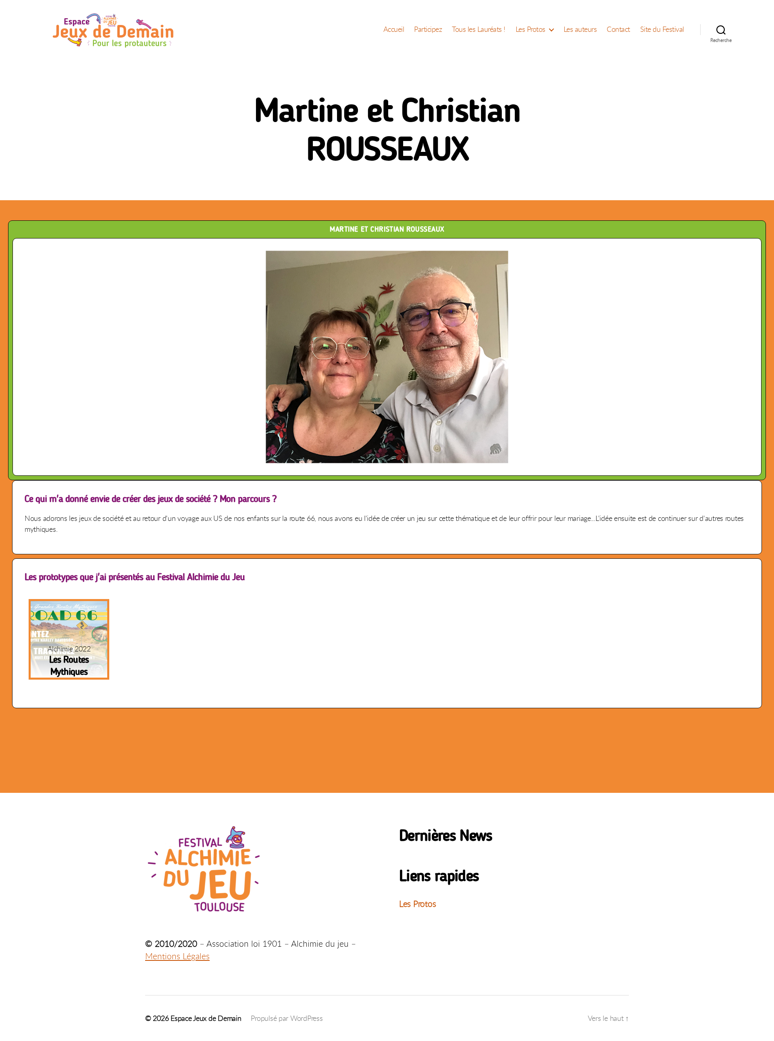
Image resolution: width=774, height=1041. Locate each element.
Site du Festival (662, 29)
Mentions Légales (177, 956)
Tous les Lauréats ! (479, 29)
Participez (428, 29)
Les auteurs (580, 29)
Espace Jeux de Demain (206, 1018)
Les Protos (530, 29)
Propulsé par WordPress (286, 1018)
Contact (618, 29)
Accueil (393, 29)
